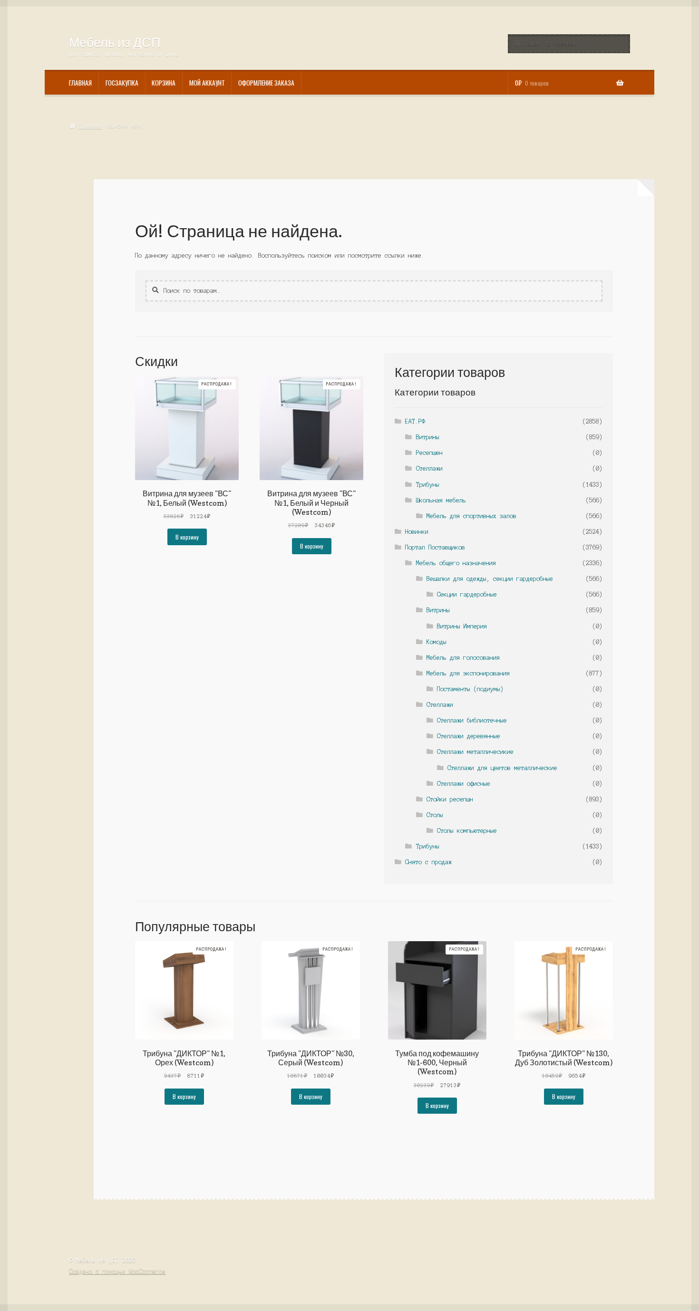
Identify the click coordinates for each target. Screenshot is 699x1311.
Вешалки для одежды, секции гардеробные (490, 579)
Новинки (416, 532)
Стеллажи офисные (463, 784)
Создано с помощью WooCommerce (117, 1271)
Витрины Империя (462, 626)
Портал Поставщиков (435, 547)
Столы (435, 815)
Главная (80, 82)
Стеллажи (429, 468)
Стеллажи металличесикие (475, 752)
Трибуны (427, 485)
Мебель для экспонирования (468, 673)
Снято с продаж (428, 862)
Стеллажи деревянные (468, 736)
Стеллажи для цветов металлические (502, 768)
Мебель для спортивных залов (471, 516)
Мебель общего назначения (456, 563)
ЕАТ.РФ (415, 421)
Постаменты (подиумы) (470, 689)
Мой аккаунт (207, 82)
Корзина (163, 82)
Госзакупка (122, 82)
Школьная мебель (441, 500)
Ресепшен (429, 453)
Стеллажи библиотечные (472, 720)
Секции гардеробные (467, 594)
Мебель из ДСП (114, 42)
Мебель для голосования (463, 658)
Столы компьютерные (467, 831)
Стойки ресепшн (450, 799)
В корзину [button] (187, 537)
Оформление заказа (266, 82)
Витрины (427, 437)
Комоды (437, 642)
